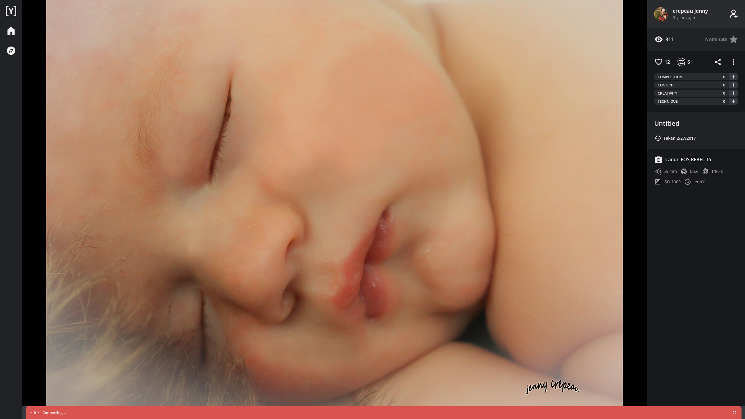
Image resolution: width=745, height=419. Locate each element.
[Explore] (11, 50)
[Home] (11, 11)
